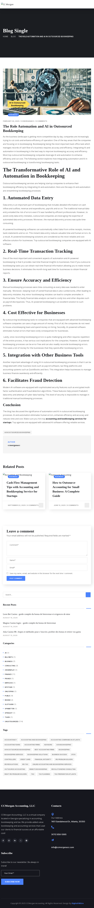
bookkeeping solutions (37, 754)
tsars (7, 717)
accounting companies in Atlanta (65, 740)
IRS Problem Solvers (64, 759)
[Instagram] (9, 840)
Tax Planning (44, 774)
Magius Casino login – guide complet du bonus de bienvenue (29, 623)
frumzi (8, 678)
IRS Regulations (11, 764)
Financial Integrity (43, 759)
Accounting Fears (12, 745)
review (7, 700)
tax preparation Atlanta (65, 774)
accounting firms (32, 745)
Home (5, 36)
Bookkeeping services (14, 754)
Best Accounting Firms (44, 750)
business (13, 115)
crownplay (10, 670)
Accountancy (11, 740)
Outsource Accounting (15, 769)
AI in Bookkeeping (63, 745)
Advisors (48, 745)
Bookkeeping (64, 750)
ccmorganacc (27, 121)
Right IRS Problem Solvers (16, 774)
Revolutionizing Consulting (63, 769)
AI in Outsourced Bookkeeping (17, 432)
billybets (9, 657)
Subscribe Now (12, 882)
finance (8, 674)
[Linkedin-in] (15, 840)
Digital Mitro (78, 903)
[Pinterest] (26, 840)
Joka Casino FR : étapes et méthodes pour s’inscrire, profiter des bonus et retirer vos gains (42, 632)
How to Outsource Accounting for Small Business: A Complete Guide (66, 489)
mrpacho (9, 683)
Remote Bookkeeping (38, 769)
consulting (10, 666)
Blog (13, 36)
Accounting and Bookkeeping (33, 740)
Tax (32, 774)
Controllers (10, 759)
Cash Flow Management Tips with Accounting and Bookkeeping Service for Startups (23, 489)
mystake (8, 687)
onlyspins (9, 691)
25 (5, 653)
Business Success (59, 754)
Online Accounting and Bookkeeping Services (52, 764)
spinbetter (9, 708)
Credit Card (25, 759)
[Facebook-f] (3, 840)
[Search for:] (47, 594)
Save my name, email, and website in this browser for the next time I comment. (41, 573)
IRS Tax (25, 764)
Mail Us (54, 843)
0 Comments (41, 121)
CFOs (73, 754)
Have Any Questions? (61, 830)
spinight (8, 713)
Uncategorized (11, 721)
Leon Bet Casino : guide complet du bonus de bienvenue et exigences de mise (36, 614)
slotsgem (9, 704)
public (7, 696)
